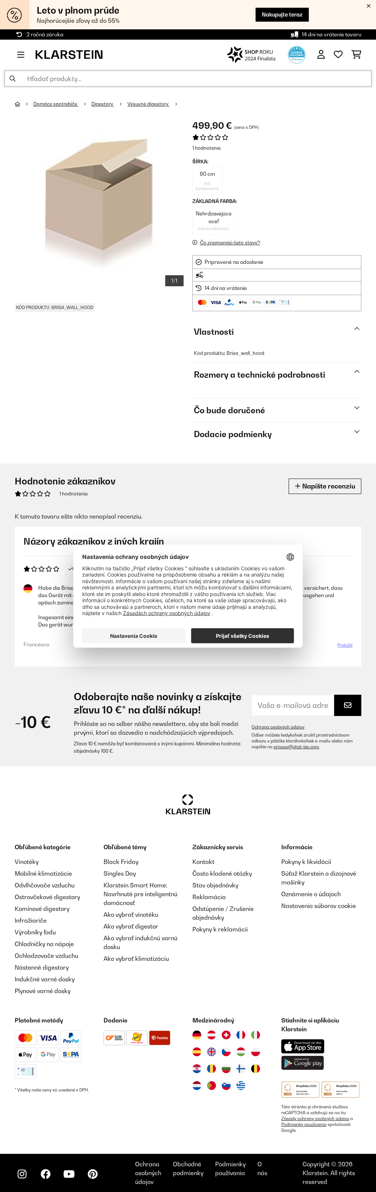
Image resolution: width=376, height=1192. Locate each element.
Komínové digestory (42, 908)
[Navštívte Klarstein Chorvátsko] (196, 1068)
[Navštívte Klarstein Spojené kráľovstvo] (211, 1051)
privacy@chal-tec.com (296, 746)
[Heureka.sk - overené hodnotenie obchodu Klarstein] (297, 54)
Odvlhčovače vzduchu (45, 885)
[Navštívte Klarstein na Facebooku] (45, 1174)
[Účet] (321, 54)
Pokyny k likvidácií (306, 861)
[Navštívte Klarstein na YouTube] (69, 1174)
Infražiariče (31, 920)
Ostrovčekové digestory (47, 897)
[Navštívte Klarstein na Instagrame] (22, 1174)
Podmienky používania (303, 1124)
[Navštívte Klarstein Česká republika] (226, 1051)
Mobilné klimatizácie (43, 873)
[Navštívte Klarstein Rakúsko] (211, 1035)
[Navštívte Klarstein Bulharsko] (226, 1068)
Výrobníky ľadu (35, 932)
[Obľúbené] (338, 54)
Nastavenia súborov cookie (318, 905)
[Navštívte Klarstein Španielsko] (196, 1051)
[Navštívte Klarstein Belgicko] (255, 1068)
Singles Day (120, 873)
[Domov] (24, 104)
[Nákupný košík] (356, 54)
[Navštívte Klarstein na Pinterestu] (92, 1174)
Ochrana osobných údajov (278, 727)
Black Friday (121, 861)
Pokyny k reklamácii (220, 929)
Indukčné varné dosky (45, 979)
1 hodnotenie (206, 148)
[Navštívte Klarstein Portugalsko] (211, 1085)
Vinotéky (27, 861)
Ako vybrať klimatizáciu (136, 958)
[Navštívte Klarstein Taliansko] (255, 1035)
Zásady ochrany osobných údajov (315, 1118)
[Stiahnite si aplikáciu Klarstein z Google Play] (302, 1063)
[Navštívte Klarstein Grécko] (240, 1086)
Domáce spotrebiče (55, 104)
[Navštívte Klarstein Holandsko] (196, 1085)
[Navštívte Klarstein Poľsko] (255, 1051)
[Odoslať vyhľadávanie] (12, 78)
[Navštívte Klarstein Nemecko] (196, 1035)
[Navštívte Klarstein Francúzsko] (240, 1035)
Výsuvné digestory (148, 104)
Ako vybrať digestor (131, 926)
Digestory (102, 104)
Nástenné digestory (42, 967)
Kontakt (203, 861)
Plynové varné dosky (42, 991)
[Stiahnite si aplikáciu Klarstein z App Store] (303, 1046)
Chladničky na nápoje (44, 944)
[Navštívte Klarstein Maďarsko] (240, 1051)
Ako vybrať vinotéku (131, 914)
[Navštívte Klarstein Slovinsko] (226, 1085)
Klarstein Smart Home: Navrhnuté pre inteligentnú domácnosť (140, 894)
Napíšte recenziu (328, 486)
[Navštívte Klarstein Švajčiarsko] (226, 1035)
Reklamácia (209, 897)
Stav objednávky (215, 885)
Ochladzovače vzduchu (46, 955)
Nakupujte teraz (282, 14)
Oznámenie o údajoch (311, 894)
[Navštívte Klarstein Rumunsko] (211, 1068)
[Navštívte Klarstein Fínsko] (240, 1068)
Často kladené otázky (222, 873)
